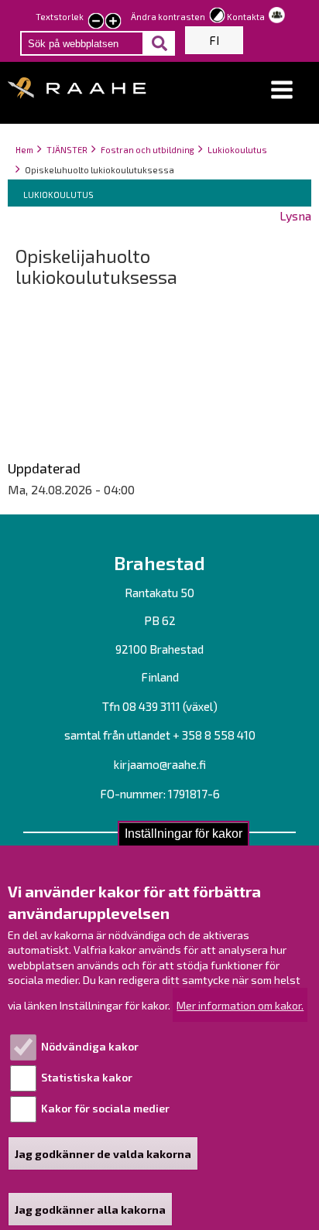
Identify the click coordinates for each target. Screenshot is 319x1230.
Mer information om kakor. (240, 1005)
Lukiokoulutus (237, 150)
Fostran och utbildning (147, 150)
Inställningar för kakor (183, 833)
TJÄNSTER (66, 150)
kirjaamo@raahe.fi (160, 764)
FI (214, 40)
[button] (282, 90)
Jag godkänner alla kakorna (90, 1209)
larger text (113, 22)
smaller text (96, 22)
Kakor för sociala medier (105, 1108)
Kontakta (246, 17)
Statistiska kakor (86, 1077)
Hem (24, 150)
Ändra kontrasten (168, 17)
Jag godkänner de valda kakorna (103, 1153)
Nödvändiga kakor (90, 1046)
